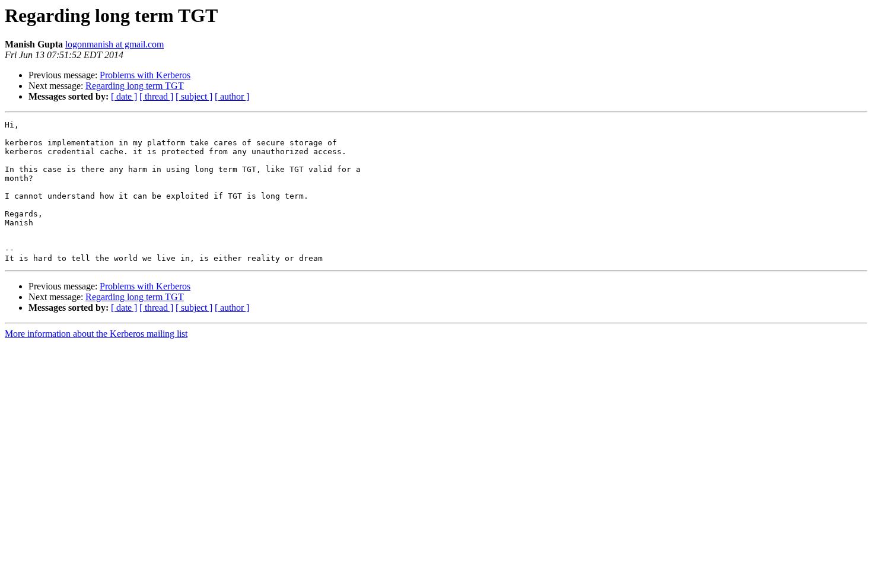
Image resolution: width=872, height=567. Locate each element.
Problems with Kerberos (145, 75)
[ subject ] (194, 96)
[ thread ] (156, 96)
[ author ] (232, 96)
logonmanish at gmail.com (114, 44)
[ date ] (124, 96)
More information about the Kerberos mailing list (96, 334)
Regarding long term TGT (134, 86)
